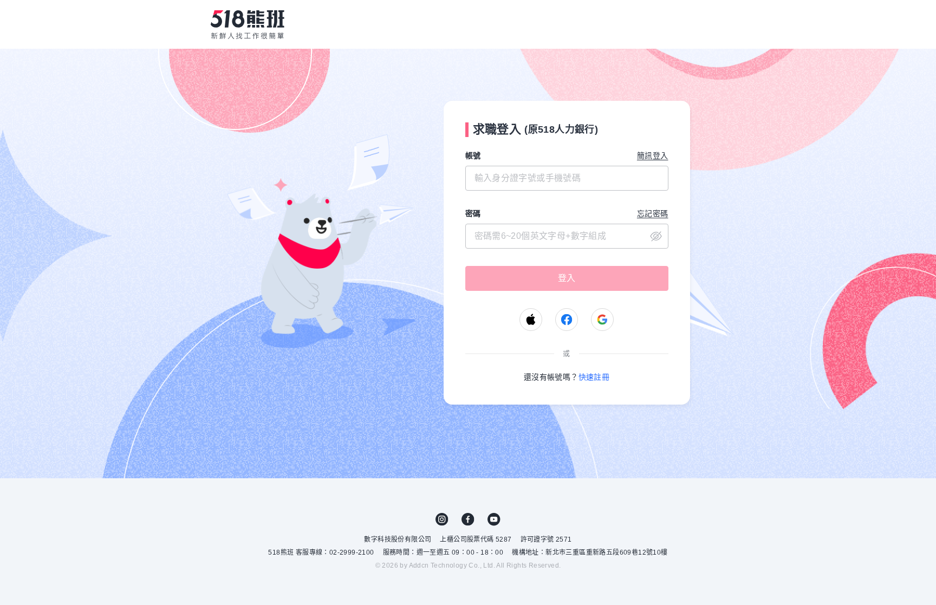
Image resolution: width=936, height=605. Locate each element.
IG (441, 519)
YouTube (493, 519)
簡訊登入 (652, 155)
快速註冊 (594, 377)
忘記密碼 (652, 213)
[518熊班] (247, 24)
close (656, 236)
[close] (566, 236)
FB (467, 519)
